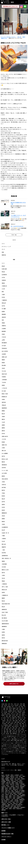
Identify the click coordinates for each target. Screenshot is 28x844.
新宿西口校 (4, 396)
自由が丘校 (4, 374)
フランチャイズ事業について (8, 828)
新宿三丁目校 (5, 393)
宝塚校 (3, 592)
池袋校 (3, 416)
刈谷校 (3, 524)
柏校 (3, 320)
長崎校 (3, 635)
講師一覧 (14, 763)
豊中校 (3, 572)
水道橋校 (4, 328)
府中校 (3, 433)
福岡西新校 (4, 626)
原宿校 (3, 362)
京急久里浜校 (5, 479)
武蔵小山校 (4, 357)
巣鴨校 (3, 411)
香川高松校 (4, 618)
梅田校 (3, 561)
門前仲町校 (4, 348)
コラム (7, 765)
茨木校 (3, 578)
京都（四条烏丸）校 (6, 558)
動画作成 (4, 255)
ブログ (23, 763)
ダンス (3, 249)
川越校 (3, 294)
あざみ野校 (4, 473)
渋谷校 (3, 368)
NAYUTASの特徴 (4, 763)
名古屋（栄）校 (5, 533)
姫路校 (3, 598)
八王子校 (4, 439)
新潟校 (3, 496)
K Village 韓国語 (4, 814)
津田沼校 (4, 317)
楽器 (3, 252)
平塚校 (3, 493)
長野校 (3, 504)
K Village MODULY (4, 816)
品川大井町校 (5, 351)
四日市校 (4, 552)
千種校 (3, 535)
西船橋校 (4, 314)
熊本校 (3, 638)
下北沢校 (4, 382)
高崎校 (3, 283)
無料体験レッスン (5, 825)
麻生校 (3, 266)
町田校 (3, 442)
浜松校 (3, 516)
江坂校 (3, 575)
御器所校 (4, 547)
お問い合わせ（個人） (6, 819)
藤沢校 (3, 490)
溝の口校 (4, 450)
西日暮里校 (4, 342)
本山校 (3, 541)
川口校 (3, 289)
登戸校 (3, 456)
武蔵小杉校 (4, 445)
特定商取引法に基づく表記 (7, 833)
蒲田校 (3, 359)
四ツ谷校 (4, 391)
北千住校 (4, 345)
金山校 (3, 530)
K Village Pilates (20, 814)
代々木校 (4, 371)
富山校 (3, 499)
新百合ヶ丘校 (5, 459)
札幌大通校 (4, 269)
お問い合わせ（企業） (6, 822)
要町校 (3, 419)
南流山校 (4, 303)
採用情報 (3, 830)
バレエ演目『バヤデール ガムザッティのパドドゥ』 (18, 216)
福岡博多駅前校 (5, 623)
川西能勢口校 (5, 595)
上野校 (3, 340)
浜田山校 (4, 405)
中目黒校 (4, 376)
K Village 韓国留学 (12, 814)
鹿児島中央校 (5, 640)
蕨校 (3, 291)
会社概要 (3, 839)
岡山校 (3, 606)
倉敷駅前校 (4, 609)
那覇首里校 (4, 643)
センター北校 (5, 470)
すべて (3, 243)
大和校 (3, 481)
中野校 (3, 399)
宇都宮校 (4, 280)
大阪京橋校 (4, 564)
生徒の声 (3, 765)
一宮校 (3, 550)
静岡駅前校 (4, 513)
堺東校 (3, 581)
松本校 (3, 507)
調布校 (3, 430)
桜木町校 (4, 467)
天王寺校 (4, 567)
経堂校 (3, 385)
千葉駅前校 (4, 300)
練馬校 (3, 428)
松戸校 (3, 306)
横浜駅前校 (4, 464)
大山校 (3, 422)
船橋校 (3, 311)
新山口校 (4, 615)
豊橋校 (3, 518)
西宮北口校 (4, 589)
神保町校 (4, 325)
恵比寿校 (4, 365)
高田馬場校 (4, 408)
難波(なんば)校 (5, 569)
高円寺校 (4, 402)
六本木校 (4, 337)
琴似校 (3, 271)
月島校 (3, 334)
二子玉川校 (4, 388)
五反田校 (4, 354)
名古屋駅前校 (5, 527)
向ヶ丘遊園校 (5, 453)
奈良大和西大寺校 (6, 603)
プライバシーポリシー (6, 836)
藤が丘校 (4, 544)
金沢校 (3, 501)
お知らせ (19, 763)
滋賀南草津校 (5, 555)
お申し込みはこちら (14, 683)
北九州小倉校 (5, 621)
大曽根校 (4, 538)
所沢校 (3, 297)
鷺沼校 (3, 462)
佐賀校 (3, 632)
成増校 (3, 425)
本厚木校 (4, 484)
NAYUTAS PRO (20, 765)
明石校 (3, 601)
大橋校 (3, 629)
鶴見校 (3, 476)
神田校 (3, 323)
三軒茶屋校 (4, 379)
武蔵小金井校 (5, 436)
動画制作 (19, 770)
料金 (10, 763)
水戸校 (3, 277)
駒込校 (3, 413)
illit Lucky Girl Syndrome (17, 226)
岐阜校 (3, 510)
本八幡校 (4, 308)
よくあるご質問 (13, 765)
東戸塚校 (4, 487)
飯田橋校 (4, 331)
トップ (2, 758)
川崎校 (3, 447)
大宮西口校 (4, 286)
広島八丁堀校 (5, 612)
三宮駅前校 (4, 584)
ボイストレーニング (6, 246)
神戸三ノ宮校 (5, 586)
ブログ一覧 (13, 234)
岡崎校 (3, 521)
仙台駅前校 (4, 274)
